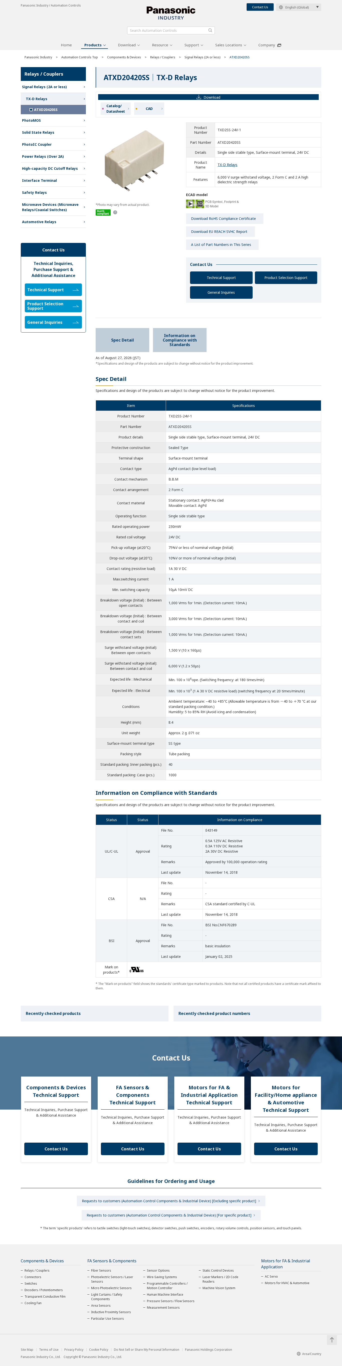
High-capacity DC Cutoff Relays (50, 168)
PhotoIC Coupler (37, 144)
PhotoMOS (31, 120)
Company (266, 44)
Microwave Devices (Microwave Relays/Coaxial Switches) (50, 207)
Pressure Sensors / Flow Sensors (171, 1301)
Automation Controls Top (79, 57)
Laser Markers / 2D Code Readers (220, 1279)
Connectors (33, 1277)
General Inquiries (221, 292)
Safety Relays (34, 192)
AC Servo (271, 1276)
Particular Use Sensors (107, 1318)
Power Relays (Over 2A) (43, 156)
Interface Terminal (39, 180)
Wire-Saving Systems (162, 1277)
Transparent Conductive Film (45, 1296)
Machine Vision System (219, 1288)
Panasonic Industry (38, 57)
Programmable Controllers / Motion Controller (167, 1285)
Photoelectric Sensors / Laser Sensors (112, 1279)
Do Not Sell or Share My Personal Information (146, 1349)
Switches (31, 1283)
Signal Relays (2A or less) (202, 57)
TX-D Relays (227, 164)
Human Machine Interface (165, 1294)
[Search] (210, 30)
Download (127, 44)
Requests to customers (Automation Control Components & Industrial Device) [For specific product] (169, 1215)
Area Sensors (101, 1305)
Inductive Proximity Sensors (111, 1312)
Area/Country (311, 1354)
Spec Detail (122, 340)
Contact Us (260, 7)
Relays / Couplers (162, 57)
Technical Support (221, 277)
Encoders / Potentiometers (44, 1290)
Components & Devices (124, 57)
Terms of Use (49, 1349)
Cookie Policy (98, 1349)
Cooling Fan (33, 1303)
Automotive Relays (39, 221)
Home (66, 44)
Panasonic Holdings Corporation (208, 1349)
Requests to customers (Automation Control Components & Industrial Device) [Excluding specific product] (169, 1200)
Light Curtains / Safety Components (106, 1296)
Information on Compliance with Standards (180, 340)
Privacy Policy (73, 1349)
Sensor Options (158, 1270)
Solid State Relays (38, 132)
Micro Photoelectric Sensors (111, 1288)
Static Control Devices (218, 1270)
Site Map (27, 1349)
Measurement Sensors (163, 1307)
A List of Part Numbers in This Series (221, 244)
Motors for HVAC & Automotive (287, 1283)
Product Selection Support (285, 277)
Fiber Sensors (101, 1270)
